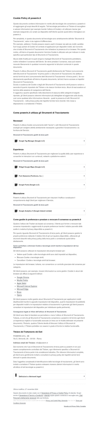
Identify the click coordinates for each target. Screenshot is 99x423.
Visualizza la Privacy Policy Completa (75, 406)
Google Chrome (23, 277)
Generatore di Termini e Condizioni (31, 395)
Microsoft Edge (22, 289)
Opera (19, 295)
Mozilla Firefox (22, 280)
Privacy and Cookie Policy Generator (56, 400)
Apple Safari (21, 283)
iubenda (47, 395)
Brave (19, 292)
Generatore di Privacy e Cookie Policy (54, 393)
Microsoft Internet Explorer (27, 286)
